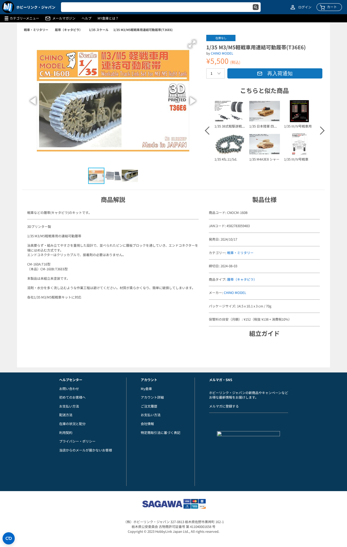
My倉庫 (146, 388)
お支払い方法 (69, 406)
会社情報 (147, 423)
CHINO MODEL (222, 53)
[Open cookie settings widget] (9, 538)
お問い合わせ (69, 388)
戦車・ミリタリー (36, 29)
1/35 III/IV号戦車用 (298, 126)
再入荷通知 (280, 73)
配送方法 (65, 414)
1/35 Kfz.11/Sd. (225, 159)
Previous (208, 130)
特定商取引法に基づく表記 (160, 432)
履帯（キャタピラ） (68, 29)
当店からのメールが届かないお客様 (85, 450)
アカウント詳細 (152, 397)
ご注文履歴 (149, 406)
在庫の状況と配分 (72, 423)
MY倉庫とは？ (108, 18)
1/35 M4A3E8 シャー (264, 159)
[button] (192, 44)
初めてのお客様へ (72, 397)
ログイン (304, 7)
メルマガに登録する (224, 406)
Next (320, 130)
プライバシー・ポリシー (77, 441)
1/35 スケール (98, 29)
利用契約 (65, 432)
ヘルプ (86, 18)
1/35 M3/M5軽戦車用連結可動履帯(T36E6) (143, 29)
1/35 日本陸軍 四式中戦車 (268, 126)
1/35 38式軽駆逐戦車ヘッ (233, 126)
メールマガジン (63, 18)
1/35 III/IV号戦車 (296, 159)
